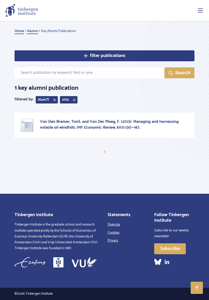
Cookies (114, 233)
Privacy (113, 241)
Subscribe (170, 248)
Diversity (114, 225)
